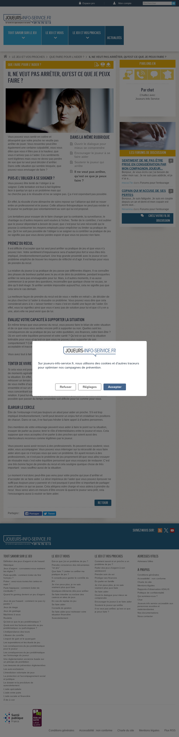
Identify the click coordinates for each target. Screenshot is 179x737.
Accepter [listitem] (114, 387)
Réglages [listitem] (90, 387)
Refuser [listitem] (65, 387)
